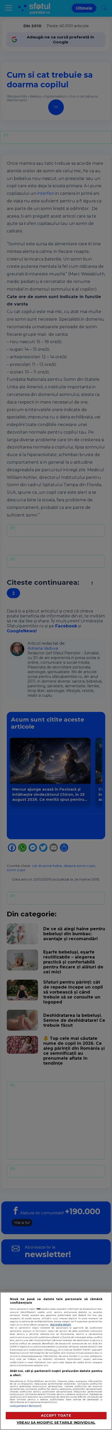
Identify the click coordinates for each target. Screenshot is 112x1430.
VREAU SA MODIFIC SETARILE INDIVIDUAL (56, 1423)
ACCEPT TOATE (56, 1415)
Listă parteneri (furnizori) (25, 1406)
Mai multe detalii (60, 1324)
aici (55, 1349)
